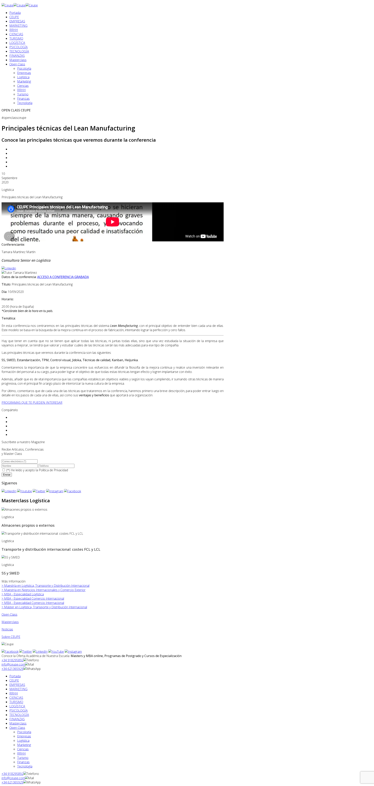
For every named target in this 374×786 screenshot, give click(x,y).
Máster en (44, 607)
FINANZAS (17, 55)
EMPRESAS (17, 21)
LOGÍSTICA (17, 43)
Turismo (22, 94)
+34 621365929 (12, 669)
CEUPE (14, 17)
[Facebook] (72, 491)
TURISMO (16, 38)
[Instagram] (54, 491)
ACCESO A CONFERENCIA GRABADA (63, 277)
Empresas (24, 73)
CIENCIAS (16, 34)
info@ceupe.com (13, 664)
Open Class (17, 64)
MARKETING (18, 25)
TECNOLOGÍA (19, 51)
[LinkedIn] (9, 491)
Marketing (24, 81)
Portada (15, 13)
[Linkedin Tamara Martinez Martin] (9, 268)
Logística (23, 77)
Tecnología (24, 103)
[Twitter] (39, 491)
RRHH (13, 30)
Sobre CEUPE (11, 637)
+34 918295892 (12, 660)
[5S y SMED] (11, 557)
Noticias (7, 629)
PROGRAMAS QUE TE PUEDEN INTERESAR (32, 402)
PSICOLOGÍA (18, 47)
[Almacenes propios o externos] (24, 509)
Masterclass (17, 60)
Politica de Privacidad (53, 470)
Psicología (24, 68)
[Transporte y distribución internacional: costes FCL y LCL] (42, 533)
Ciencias (23, 86)
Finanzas (23, 98)
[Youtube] (24, 491)
